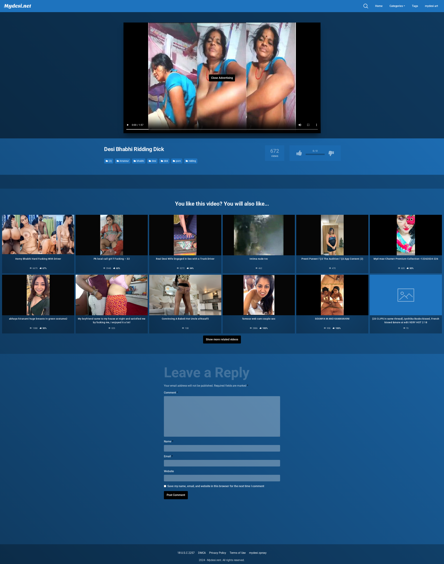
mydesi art (431, 6)
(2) (110, 161)
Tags (415, 6)
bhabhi (140, 161)
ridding (192, 161)
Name (168, 441)
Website (169, 471)
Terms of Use (238, 552)
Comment (171, 392)
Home (379, 6)
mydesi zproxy (258, 552)
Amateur (124, 161)
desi (153, 161)
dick (165, 161)
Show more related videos (222, 339)
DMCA (202, 552)
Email (168, 456)
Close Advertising (222, 78)
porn (178, 161)
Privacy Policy (217, 552)
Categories (396, 6)
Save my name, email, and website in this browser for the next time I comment (215, 486)
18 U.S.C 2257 (186, 552)
